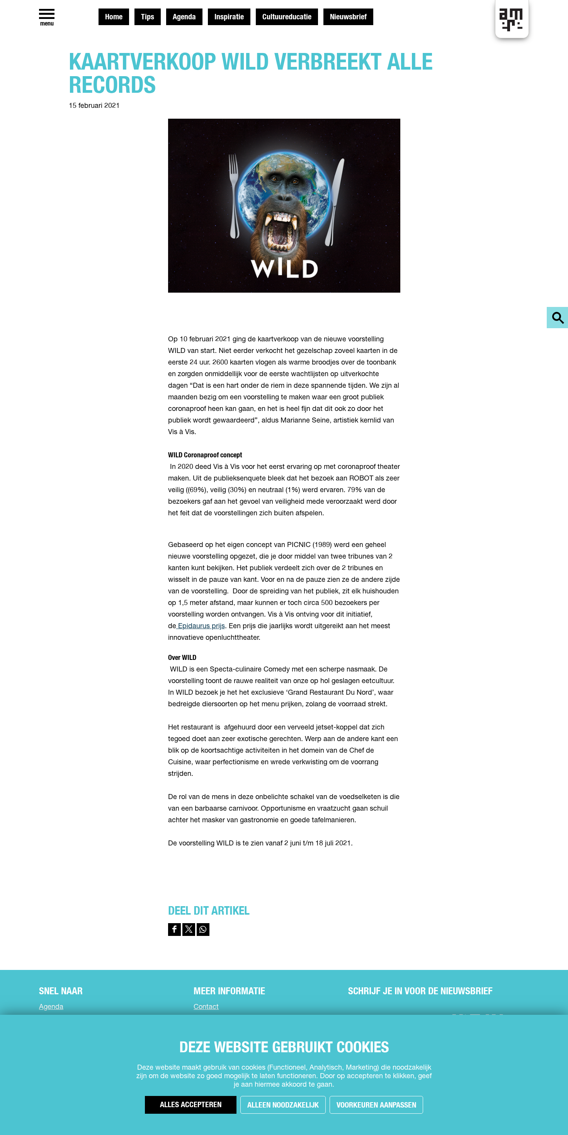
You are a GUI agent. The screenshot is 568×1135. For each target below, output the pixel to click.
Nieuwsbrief (348, 17)
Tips (147, 17)
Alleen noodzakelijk (283, 1105)
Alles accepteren (190, 1105)
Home (113, 17)
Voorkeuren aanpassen (376, 1105)
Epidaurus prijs (200, 626)
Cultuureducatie (286, 17)
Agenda (184, 17)
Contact (206, 1007)
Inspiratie (229, 17)
